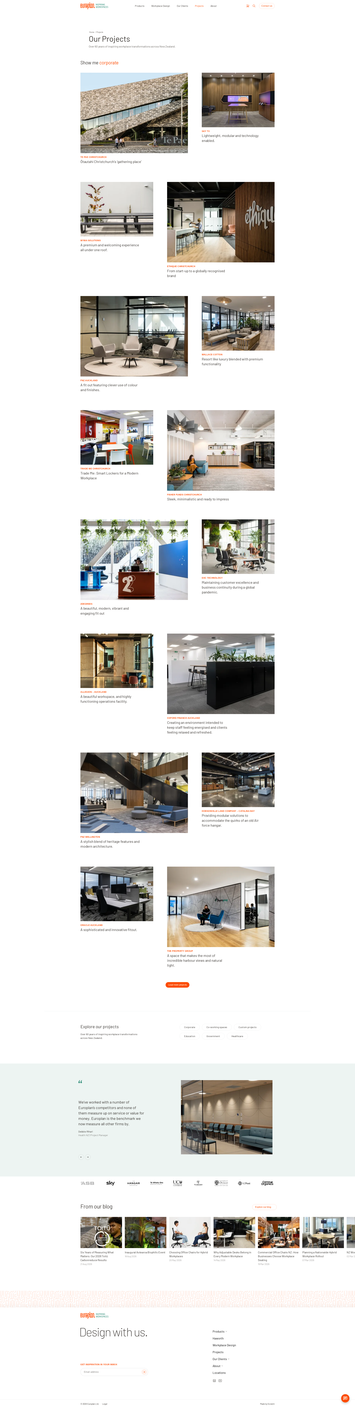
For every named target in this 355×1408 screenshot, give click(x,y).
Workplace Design (160, 5)
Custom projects (247, 1027)
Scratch (271, 1404)
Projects (199, 5)
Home (91, 32)
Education (189, 1036)
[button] (144, 1372)
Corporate (189, 1027)
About (214, 5)
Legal (104, 1404)
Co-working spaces (216, 1027)
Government (213, 1036)
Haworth (218, 1338)
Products (139, 5)
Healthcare (237, 1036)
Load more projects (177, 985)
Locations (219, 1372)
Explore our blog (263, 1207)
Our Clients (182, 5)
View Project (133, 113)
